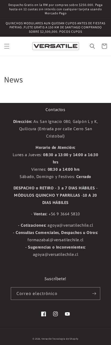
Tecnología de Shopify (65, 338)
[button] (7, 46)
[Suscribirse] (94, 293)
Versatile (46, 338)
